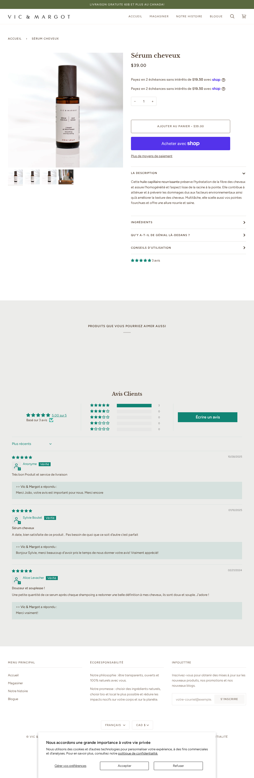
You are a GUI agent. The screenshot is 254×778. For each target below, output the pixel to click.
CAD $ (141, 725)
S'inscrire (229, 699)
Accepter (124, 766)
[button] (141, 260)
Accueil (15, 38)
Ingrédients (142, 222)
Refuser (178, 766)
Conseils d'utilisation (151, 247)
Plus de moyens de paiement (151, 156)
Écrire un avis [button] (208, 417)
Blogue (13, 699)
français (113, 725)
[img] (22, 457)
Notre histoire (18, 691)
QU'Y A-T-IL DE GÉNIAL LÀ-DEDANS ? (160, 235)
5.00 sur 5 (59, 415)
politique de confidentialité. (138, 753)
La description (144, 173)
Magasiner (15, 683)
